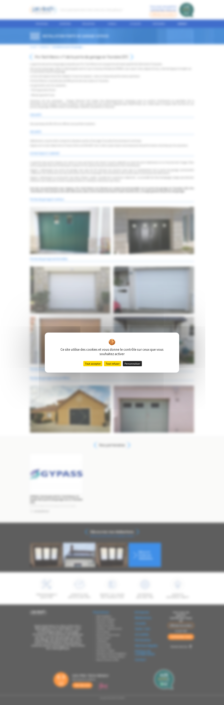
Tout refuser (113, 363)
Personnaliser (132, 363)
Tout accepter (93, 363)
